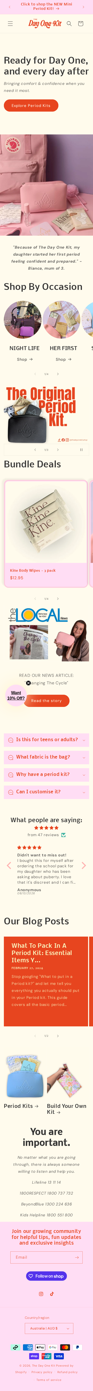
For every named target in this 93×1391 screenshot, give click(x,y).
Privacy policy (42, 1372)
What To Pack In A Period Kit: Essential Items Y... (42, 953)
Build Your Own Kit (66, 1109)
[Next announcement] (83, 7)
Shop (22, 359)
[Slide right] (58, 374)
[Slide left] (35, 374)
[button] (10, 23)
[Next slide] (58, 449)
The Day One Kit (43, 1365)
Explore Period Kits (31, 105)
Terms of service (48, 1380)
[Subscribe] (76, 1257)
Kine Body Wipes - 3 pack (33, 571)
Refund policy (67, 1372)
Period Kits (18, 1106)
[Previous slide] (35, 449)
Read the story (46, 700)
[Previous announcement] (9, 7)
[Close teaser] (28, 683)
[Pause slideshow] (83, 449)
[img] (46, 827)
